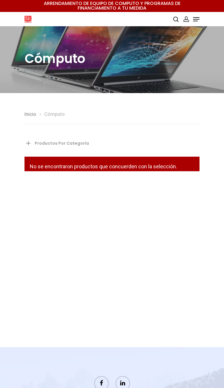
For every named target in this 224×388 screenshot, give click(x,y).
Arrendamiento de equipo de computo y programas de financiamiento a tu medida (112, 5)
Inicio (30, 114)
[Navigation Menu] (196, 19)
